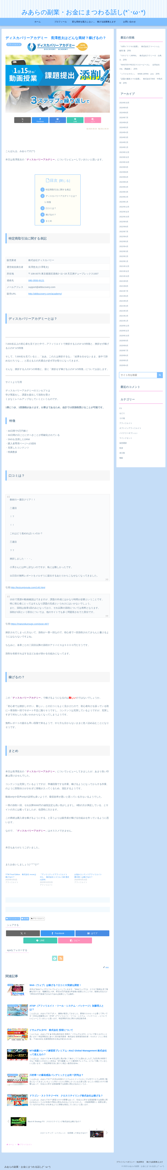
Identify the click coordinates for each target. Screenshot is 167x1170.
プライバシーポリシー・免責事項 (130, 1162)
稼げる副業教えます (155, 1162)
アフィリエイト (13, 919)
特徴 (49, 202)
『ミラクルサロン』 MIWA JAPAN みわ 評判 (139, 74)
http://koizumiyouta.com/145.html (28, 587)
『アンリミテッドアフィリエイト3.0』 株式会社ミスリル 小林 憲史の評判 (54, 877)
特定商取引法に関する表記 (58, 189)
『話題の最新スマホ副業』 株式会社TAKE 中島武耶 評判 (140, 81)
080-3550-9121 (36, 280)
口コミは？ (51, 208)
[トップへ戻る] (163, 1166)
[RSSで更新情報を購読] (60, 958)
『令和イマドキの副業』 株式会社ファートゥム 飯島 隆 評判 (140, 48)
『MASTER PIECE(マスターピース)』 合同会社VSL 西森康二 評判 (139, 67)
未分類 (26, 919)
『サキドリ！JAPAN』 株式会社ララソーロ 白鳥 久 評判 (140, 58)
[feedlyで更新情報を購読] (54, 958)
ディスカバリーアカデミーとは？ (61, 196)
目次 (54, 180)
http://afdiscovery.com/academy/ (45, 293)
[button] (92, 120)
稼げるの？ (51, 214)
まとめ (49, 221)
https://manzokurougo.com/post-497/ (30, 624)
